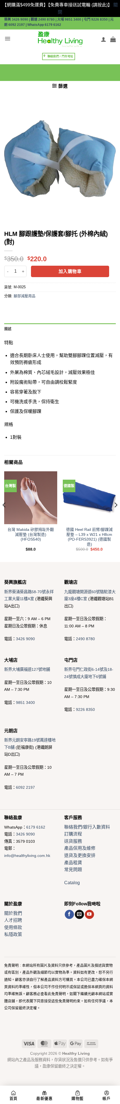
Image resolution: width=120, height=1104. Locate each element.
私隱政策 (13, 934)
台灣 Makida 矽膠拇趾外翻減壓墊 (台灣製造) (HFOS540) (31, 534)
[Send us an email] (79, 914)
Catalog (72, 882)
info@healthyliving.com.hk (27, 855)
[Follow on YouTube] (89, 914)
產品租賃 (73, 862)
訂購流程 (73, 834)
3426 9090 (25, 639)
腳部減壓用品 (24, 296)
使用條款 (13, 927)
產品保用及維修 (79, 848)
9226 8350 (85, 709)
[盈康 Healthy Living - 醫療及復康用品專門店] (60, 39)
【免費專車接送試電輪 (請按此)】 (80, 5)
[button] (7, 39)
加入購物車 (70, 271)
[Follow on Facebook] (69, 914)
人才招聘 (13, 920)
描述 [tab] (8, 329)
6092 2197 (25, 787)
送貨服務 (73, 841)
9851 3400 (25, 702)
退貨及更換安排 (79, 855)
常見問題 (73, 869)
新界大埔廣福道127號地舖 (27, 669)
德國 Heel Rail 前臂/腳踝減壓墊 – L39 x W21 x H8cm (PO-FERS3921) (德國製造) (89, 537)
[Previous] (4, 516)
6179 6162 (35, 827)
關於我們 (13, 913)
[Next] (115, 516)
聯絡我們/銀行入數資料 (87, 827)
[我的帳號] (103, 39)
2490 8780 (85, 639)
